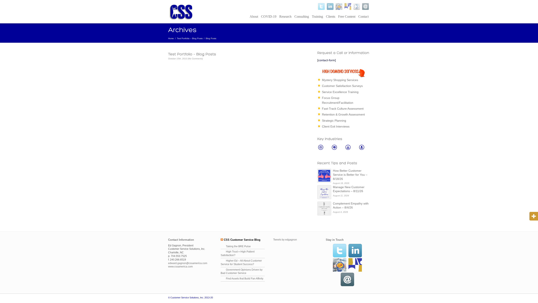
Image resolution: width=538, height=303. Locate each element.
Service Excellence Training (340, 92)
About (254, 16)
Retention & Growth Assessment (343, 114)
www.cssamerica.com (180, 266)
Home (171, 38)
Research (285, 16)
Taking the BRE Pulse (238, 246)
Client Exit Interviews (335, 126)
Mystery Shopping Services (340, 80)
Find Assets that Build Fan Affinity (244, 278)
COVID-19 (268, 16)
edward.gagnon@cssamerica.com (187, 263)
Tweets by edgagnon (285, 239)
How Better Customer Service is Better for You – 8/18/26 (350, 175)
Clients (330, 16)
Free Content (346, 16)
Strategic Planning (334, 120)
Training (317, 16)
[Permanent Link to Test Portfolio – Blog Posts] (238, 54)
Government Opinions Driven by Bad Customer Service (241, 271)
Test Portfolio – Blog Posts (190, 38)
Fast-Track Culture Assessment (343, 108)
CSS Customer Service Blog (242, 239)
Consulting (301, 16)
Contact (363, 16)
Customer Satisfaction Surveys (342, 86)
